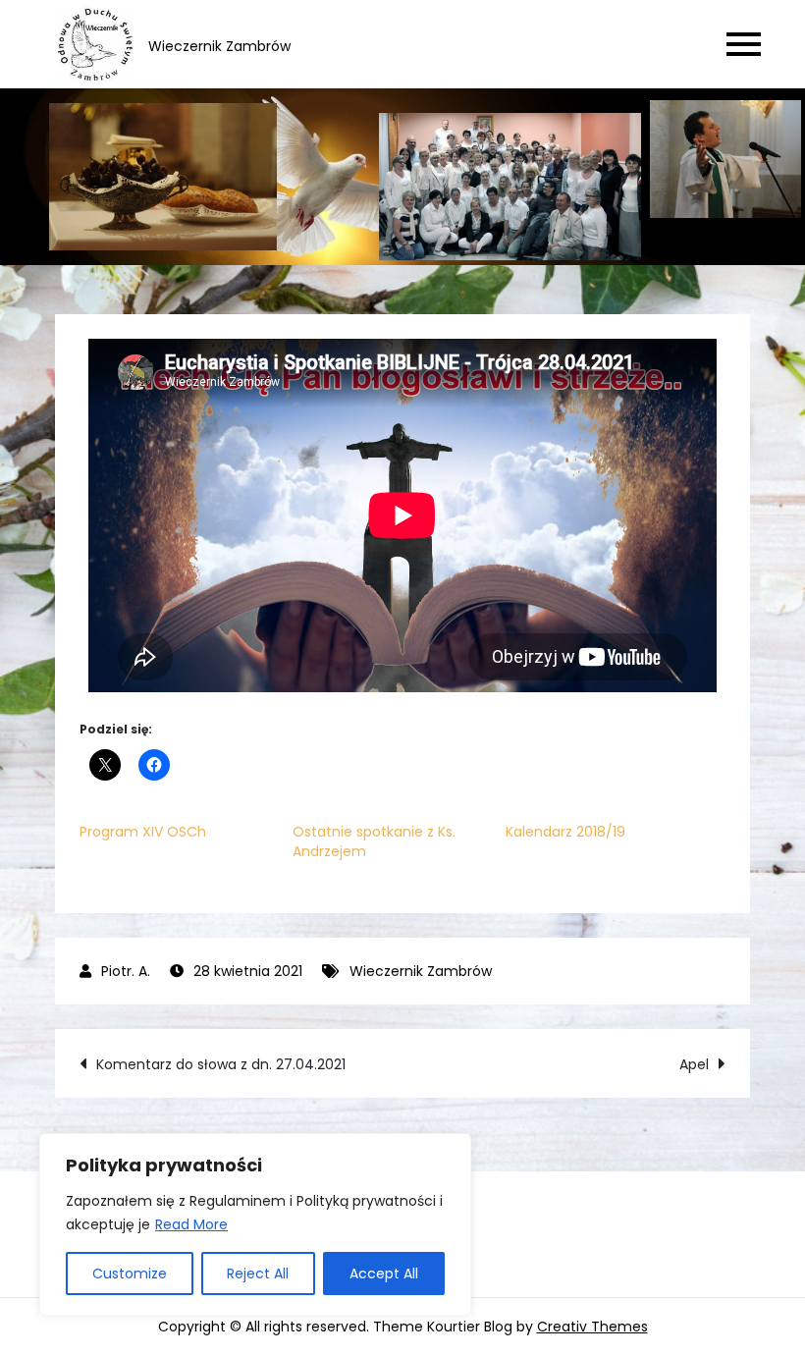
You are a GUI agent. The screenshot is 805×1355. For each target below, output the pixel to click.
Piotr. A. (125, 971)
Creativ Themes (592, 1326)
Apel (694, 1064)
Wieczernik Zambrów (420, 971)
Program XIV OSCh (143, 831)
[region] (255, 1224)
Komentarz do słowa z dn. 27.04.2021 (221, 1064)
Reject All (258, 1273)
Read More (191, 1224)
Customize (129, 1273)
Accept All (383, 1273)
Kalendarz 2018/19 (565, 831)
